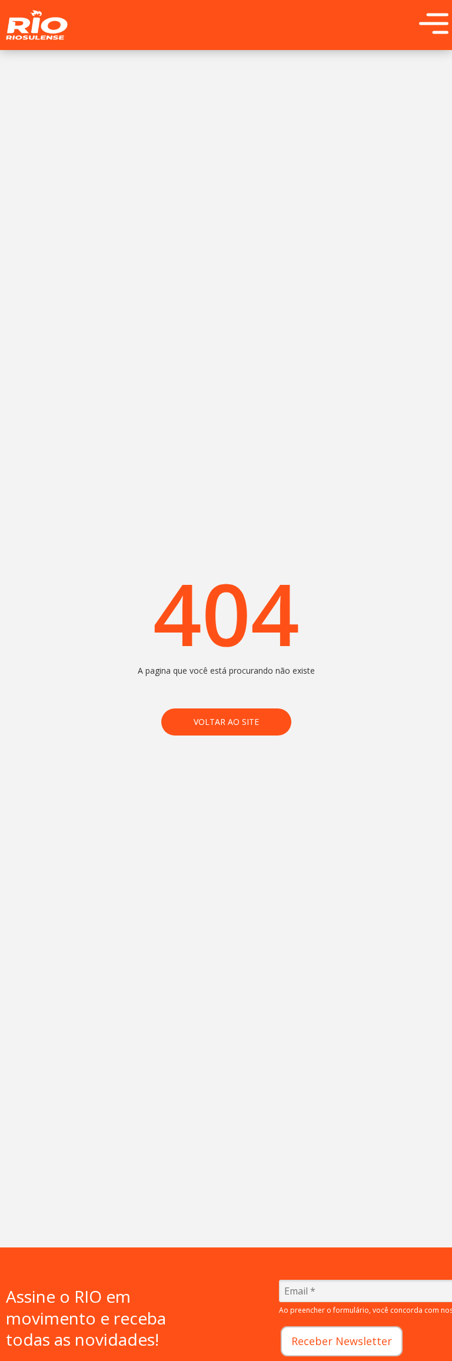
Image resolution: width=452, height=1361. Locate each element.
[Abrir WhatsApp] (422, 1331)
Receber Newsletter (341, 1341)
